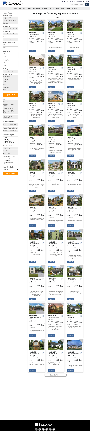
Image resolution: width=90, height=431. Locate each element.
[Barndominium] (10, 159)
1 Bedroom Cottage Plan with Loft (55, 221)
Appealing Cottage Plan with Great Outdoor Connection (36, 82)
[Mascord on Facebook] (36, 429)
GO (87, 4)
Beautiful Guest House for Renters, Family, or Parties (36, 363)
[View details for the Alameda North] (36, 271)
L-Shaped (6, 82)
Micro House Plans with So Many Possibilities (37, 218)
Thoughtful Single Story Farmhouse (74, 366)
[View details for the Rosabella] (74, 131)
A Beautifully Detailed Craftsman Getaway (74, 79)
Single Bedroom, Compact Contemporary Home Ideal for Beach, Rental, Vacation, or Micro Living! (55, 80)
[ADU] (10, 138)
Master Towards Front (10, 128)
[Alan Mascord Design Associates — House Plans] (45, 3)
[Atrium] (10, 139)
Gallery (68, 8)
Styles (29, 8)
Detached (6, 87)
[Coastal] (10, 164)
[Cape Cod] (10, 161)
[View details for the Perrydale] (74, 97)
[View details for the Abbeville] (55, 165)
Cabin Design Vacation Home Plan (55, 183)
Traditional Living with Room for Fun (74, 46)
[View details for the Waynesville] (36, 345)
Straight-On (6, 76)
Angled (5, 79)
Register (79, 1)
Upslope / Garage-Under (9, 104)
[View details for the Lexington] (55, 235)
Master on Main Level (10, 124)
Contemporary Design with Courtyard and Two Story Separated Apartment (36, 293)
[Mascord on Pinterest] (50, 429)
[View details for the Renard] (55, 97)
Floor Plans (32, 51)
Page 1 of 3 (54, 375)
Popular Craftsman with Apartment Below (56, 151)
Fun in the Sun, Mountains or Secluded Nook (75, 116)
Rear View (6, 153)
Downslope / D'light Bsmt (9, 111)
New (20, 8)
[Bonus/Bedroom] (10, 143)
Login (87, 1)
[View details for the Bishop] (55, 26)
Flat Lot (5, 101)
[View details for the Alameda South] (74, 235)
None (5, 90)
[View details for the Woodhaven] (36, 235)
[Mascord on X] (43, 429)
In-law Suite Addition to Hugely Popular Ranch (56, 46)
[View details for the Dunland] (55, 61)
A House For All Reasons (36, 46)
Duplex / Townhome (9, 20)
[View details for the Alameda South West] (36, 309)
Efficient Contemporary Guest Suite (37, 253)
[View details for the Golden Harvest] (74, 345)
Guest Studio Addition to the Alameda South (36, 331)
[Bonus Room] (10, 141)
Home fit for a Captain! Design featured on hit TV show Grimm (55, 116)
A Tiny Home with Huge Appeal (37, 149)
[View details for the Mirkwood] (36, 131)
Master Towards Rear (9, 131)
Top (24, 8)
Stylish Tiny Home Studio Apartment (55, 363)
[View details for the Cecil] (36, 165)
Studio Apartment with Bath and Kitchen (74, 327)
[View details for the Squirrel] (36, 200)
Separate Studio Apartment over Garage (74, 292)
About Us (74, 8)
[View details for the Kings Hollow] (55, 309)
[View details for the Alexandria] (74, 271)
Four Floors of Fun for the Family (74, 221)
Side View (6, 151)
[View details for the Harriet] (36, 61)
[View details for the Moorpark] (74, 309)
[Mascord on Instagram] (39, 429)
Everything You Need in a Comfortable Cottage (74, 183)
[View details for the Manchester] (74, 200)
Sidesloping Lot (8, 108)
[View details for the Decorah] (74, 165)
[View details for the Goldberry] (36, 97)
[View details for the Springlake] (55, 131)
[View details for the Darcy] (55, 271)
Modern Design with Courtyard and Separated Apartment (74, 257)
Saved (64, 1)
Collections (36, 8)
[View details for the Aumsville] (74, 61)
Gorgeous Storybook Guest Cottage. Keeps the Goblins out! (55, 328)
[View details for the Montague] (55, 345)
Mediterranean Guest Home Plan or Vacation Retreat (74, 150)
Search (15, 8)
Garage (5, 23)
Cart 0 (71, 1)
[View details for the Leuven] (74, 26)
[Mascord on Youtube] (53, 429)
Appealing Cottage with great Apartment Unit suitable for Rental (56, 293)
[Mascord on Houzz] (46, 429)
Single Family (7, 18)
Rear (4, 84)
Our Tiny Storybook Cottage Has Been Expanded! (36, 116)
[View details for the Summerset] (36, 26)
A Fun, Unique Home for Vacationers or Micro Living (55, 254)
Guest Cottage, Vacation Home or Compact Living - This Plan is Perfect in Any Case (36, 185)
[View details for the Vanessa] (55, 200)
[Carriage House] (10, 162)
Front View (6, 148)
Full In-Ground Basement (7, 116)
